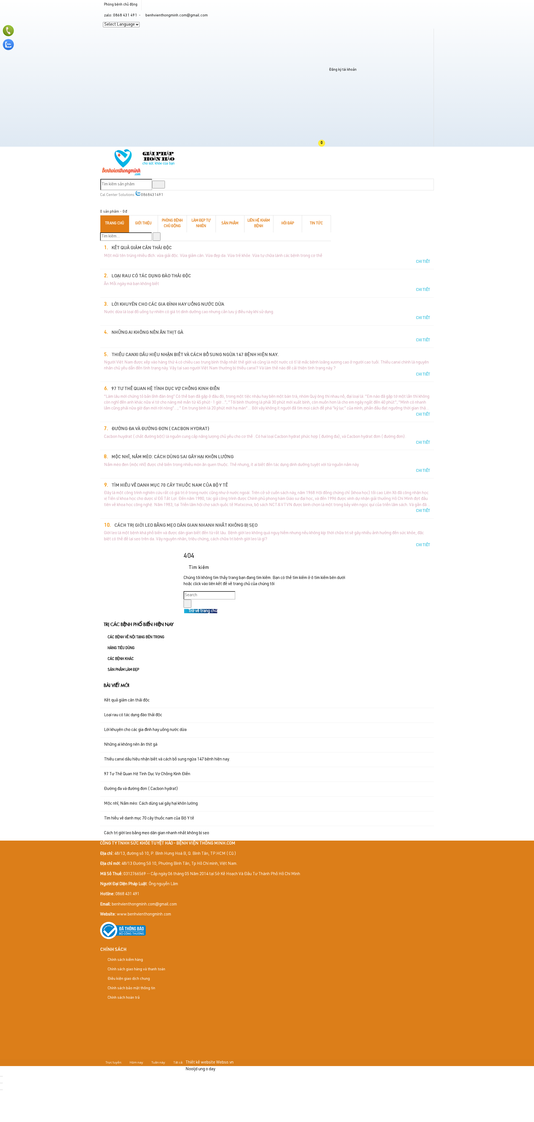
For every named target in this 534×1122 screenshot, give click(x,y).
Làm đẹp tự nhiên (201, 224)
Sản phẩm (229, 223)
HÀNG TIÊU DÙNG (121, 648)
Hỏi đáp (287, 223)
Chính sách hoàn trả (123, 998)
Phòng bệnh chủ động (120, 5)
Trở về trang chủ (202, 611)
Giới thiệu (143, 223)
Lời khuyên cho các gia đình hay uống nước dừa (168, 305)
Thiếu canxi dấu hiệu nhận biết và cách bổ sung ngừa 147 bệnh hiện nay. (195, 355)
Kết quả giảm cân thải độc (142, 248)
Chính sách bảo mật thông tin (131, 988)
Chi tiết (423, 262)
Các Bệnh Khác (121, 659)
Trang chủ (114, 223)
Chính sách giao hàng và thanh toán (136, 969)
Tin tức (316, 223)
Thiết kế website (200, 1062)
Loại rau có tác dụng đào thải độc (151, 276)
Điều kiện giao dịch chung (128, 979)
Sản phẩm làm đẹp (123, 670)
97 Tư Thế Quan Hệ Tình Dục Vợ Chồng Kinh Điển (166, 389)
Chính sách (113, 950)
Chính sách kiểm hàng (125, 960)
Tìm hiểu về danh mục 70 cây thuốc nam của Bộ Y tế (170, 485)
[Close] (1, 1076)
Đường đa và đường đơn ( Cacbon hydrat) (160, 429)
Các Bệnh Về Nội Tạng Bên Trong (136, 637)
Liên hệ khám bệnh (259, 224)
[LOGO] (138, 175)
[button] (326, 143)
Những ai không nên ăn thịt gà (147, 333)
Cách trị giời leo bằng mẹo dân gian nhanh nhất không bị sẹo (186, 526)
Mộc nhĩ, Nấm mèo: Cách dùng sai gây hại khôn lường (173, 457)
